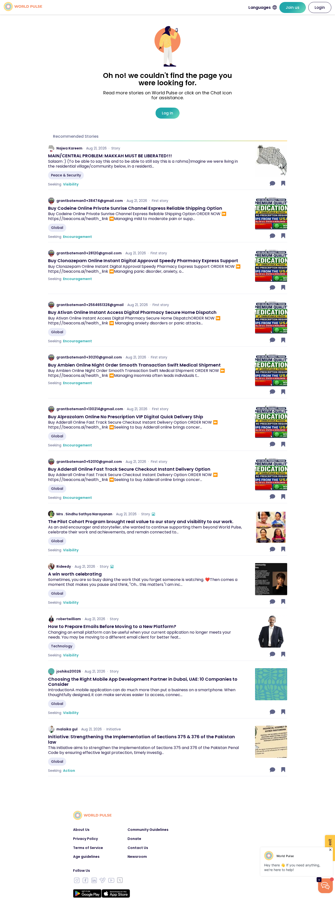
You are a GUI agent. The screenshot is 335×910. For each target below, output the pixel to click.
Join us (292, 7)
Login (320, 7)
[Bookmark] (283, 183)
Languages (259, 7)
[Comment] (273, 183)
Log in (167, 113)
